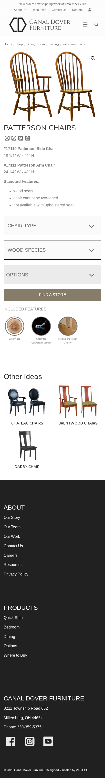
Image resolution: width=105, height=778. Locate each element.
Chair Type (22, 225)
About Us (20, 10)
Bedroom (12, 627)
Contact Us (59, 10)
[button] (93, 58)
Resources (39, 10)
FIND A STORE (52, 295)
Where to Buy (15, 655)
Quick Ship (13, 618)
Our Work (12, 536)
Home (8, 44)
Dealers (77, 10)
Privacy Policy (16, 574)
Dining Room (36, 44)
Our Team (12, 527)
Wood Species (27, 250)
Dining (9, 637)
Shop (19, 44)
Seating (54, 44)
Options (10, 646)
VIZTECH (82, 770)
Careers (11, 555)
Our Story (12, 517)
